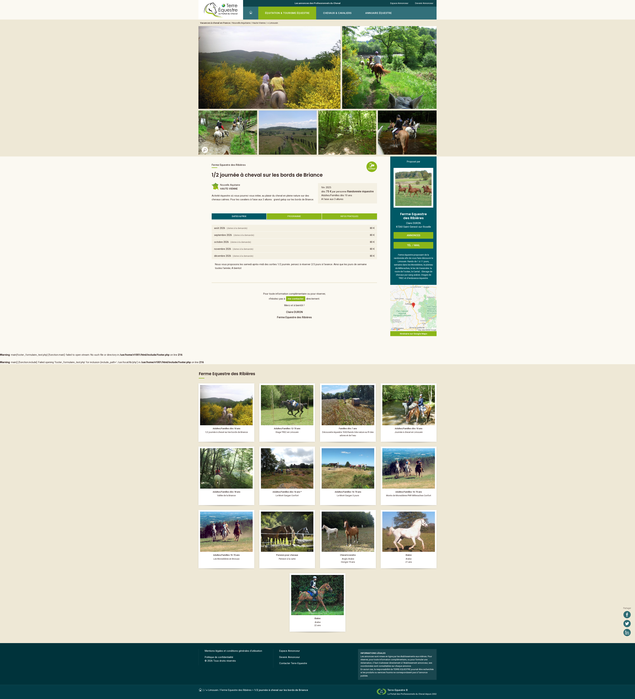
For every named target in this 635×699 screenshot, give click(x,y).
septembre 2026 (223, 235)
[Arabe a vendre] (409, 539)
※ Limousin (272, 23)
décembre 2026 (222, 255)
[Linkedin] (627, 632)
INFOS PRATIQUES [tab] (349, 216)
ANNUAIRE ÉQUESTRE (378, 13)
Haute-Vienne (258, 23)
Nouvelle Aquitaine (241, 23)
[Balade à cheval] (348, 412)
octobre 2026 (221, 241)
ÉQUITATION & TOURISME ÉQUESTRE (287, 13)
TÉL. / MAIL (413, 245)
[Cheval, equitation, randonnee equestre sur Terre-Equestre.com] (220, 10)
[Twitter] (627, 623)
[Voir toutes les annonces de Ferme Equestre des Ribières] (413, 188)
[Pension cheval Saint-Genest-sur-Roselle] (287, 539)
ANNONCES (413, 235)
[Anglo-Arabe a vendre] (348, 539)
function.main (56, 354)
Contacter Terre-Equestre (293, 663)
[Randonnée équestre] (226, 412)
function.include (27, 362)
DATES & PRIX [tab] (239, 216)
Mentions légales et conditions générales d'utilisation (233, 650)
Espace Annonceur (399, 3)
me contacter (296, 298)
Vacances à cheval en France (215, 23)
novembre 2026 (222, 248)
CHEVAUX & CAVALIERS (337, 13)
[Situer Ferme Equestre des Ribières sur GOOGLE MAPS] (413, 308)
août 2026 (219, 228)
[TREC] (287, 412)
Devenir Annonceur (424, 3)
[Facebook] (627, 614)
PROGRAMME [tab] (294, 216)
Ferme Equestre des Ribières (236, 690)
